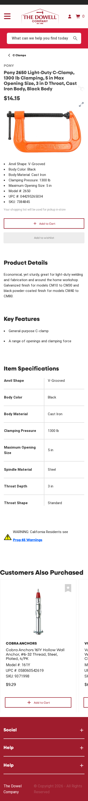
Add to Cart (47, 223)
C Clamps (19, 55)
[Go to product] (38, 611)
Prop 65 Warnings (27, 539)
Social (10, 729)
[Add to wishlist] (68, 588)
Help (9, 747)
